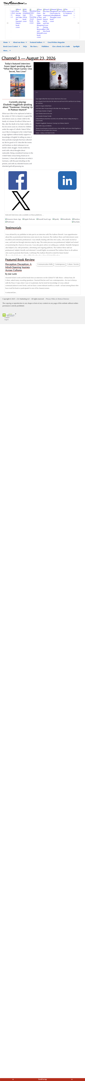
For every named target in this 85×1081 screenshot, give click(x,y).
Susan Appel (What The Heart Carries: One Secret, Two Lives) (51, 99)
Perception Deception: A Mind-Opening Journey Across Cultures (18, 267)
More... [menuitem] (5, 51)
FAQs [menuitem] (25, 46)
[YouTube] (76, 222)
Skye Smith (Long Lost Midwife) (44, 126)
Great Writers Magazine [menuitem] (56, 42)
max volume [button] (45, 95)
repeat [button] (71, 95)
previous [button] (50, 95)
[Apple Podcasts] (28, 219)
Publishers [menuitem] (45, 46)
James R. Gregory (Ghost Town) (43, 106)
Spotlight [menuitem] (76, 46)
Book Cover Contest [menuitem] (10, 47)
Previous (4, 241)
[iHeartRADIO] (66, 219)
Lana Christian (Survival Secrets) (44, 113)
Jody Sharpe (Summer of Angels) (44, 111)
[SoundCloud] (43, 219)
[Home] (15, 3)
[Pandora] (76, 219)
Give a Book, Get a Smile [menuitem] (61, 46)
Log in (6, 319)
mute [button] (36, 95)
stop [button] (60, 95)
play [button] (55, 95)
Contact (7, 317)
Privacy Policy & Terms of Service (57, 299)
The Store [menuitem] (33, 46)
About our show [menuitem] (18, 43)
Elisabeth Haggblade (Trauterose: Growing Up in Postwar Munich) (52, 123)
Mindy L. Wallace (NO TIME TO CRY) (45, 133)
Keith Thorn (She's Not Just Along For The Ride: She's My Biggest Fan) (53, 108)
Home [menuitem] (5, 43)
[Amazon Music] (13, 219)
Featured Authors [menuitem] (35, 43)
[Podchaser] (9, 222)
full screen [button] (79, 95)
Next (81, 241)
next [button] (65, 95)
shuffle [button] (75, 95)
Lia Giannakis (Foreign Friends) (43, 116)
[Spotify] (56, 219)
